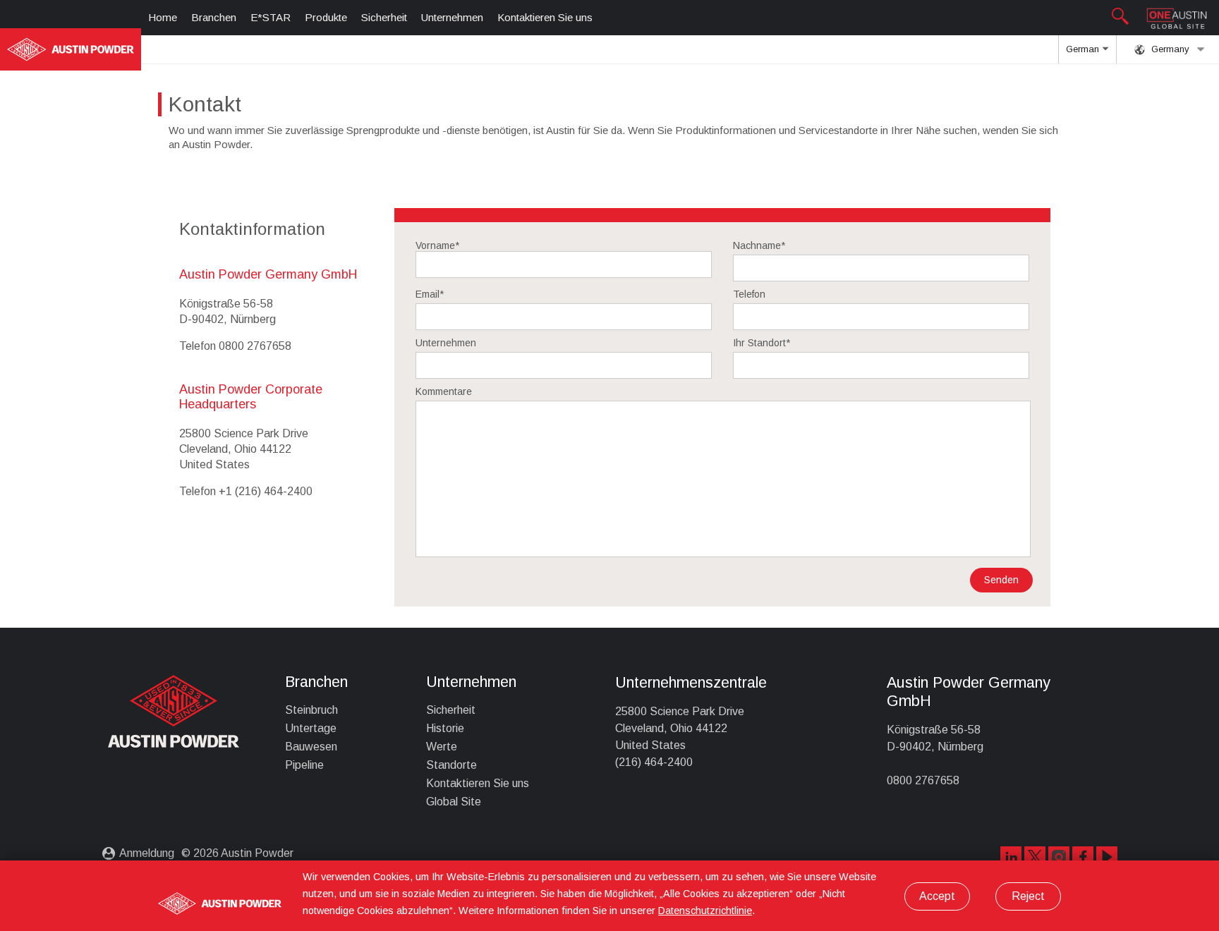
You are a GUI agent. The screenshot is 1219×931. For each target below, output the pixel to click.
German (1084, 49)
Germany (1168, 49)
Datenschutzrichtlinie (705, 910)
